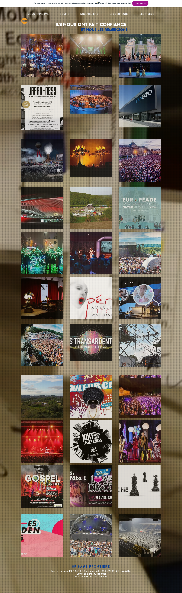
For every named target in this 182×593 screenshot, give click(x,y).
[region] (42, 55)
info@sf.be (126, 571)
